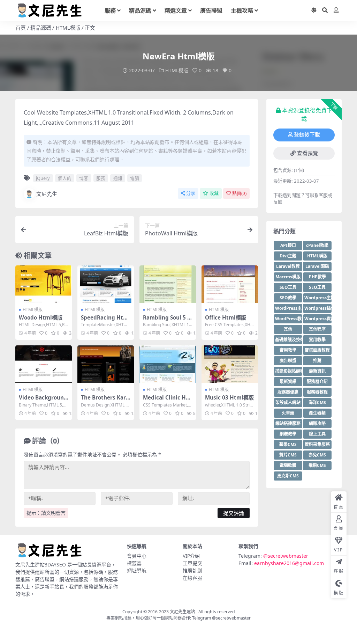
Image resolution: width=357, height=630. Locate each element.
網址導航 (136, 570)
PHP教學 (317, 277)
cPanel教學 (317, 245)
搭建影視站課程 (288, 371)
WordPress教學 (288, 319)
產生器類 (317, 413)
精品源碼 (140, 10)
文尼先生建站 (182, 612)
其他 (288, 329)
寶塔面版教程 (317, 350)
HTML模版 (68, 27)
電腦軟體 (288, 465)
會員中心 (136, 555)
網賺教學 (288, 434)
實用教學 (317, 340)
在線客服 (192, 577)
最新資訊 (317, 371)
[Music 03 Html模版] (230, 364)
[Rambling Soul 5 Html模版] (167, 284)
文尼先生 (46, 193)
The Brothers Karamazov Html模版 (105, 400)
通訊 (117, 178)
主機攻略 (242, 10)
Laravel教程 (288, 266)
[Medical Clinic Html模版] (167, 364)
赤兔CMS (317, 455)
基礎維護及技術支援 (288, 340)
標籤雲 (134, 563)
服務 (110, 10)
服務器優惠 (288, 392)
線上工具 (317, 434)
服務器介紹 (317, 381)
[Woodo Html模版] (43, 284)
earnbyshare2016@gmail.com (289, 563)
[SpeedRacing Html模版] (105, 284)
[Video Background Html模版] (43, 364)
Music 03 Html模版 (229, 397)
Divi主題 (288, 256)
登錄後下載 (307, 135)
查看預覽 (307, 153)
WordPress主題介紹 (288, 308)
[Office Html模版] (230, 284)
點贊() (239, 193)
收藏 (214, 193)
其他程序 (317, 329)
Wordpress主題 (318, 298)
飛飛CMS (317, 465)
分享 (190, 193)
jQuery (43, 178)
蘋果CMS (288, 444)
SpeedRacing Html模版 (105, 320)
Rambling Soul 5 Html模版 (167, 320)
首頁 (20, 27)
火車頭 (288, 413)
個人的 (64, 178)
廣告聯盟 (211, 10)
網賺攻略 (317, 423)
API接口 (288, 245)
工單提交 (192, 563)
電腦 (134, 178)
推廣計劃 (192, 570)
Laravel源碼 (317, 266)
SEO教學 (288, 298)
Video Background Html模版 (43, 400)
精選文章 (176, 10)
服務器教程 (317, 392)
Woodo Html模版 (40, 317)
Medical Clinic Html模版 (165, 400)
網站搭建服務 (288, 423)
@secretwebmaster (285, 555)
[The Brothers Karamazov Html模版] (105, 364)
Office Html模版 (225, 317)
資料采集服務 (317, 444)
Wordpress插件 (318, 308)
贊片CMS (288, 455)
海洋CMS (317, 402)
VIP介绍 (191, 555)
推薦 (317, 361)
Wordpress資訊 (318, 319)
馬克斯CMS (288, 476)
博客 (83, 178)
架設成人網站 (288, 402)
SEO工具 (288, 287)
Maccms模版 (288, 277)
